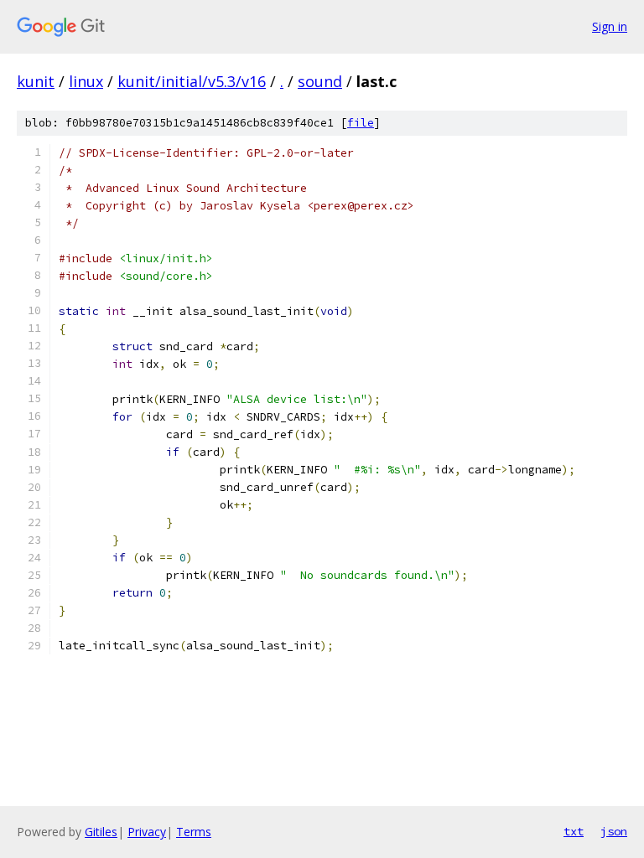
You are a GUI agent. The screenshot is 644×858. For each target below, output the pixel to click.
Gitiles (101, 832)
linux (86, 81)
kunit (36, 81)
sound (320, 81)
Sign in (609, 26)
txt (574, 831)
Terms (193, 832)
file (360, 123)
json (613, 831)
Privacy (146, 832)
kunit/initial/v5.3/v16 (191, 81)
